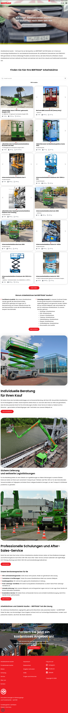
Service (3, 676)
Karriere (3, 684)
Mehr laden (34, 288)
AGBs (24, 673)
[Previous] (2, 97)
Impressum (26, 661)
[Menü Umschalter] (66, 3)
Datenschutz (27, 665)
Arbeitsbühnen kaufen (7, 661)
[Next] (31, 97)
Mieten (3, 669)
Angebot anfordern (29, 669)
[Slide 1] (50, 142)
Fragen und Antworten (30, 676)
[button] (3, 710)
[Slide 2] (51, 142)
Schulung (3, 673)
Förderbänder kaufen (7, 665)
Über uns (3, 680)
